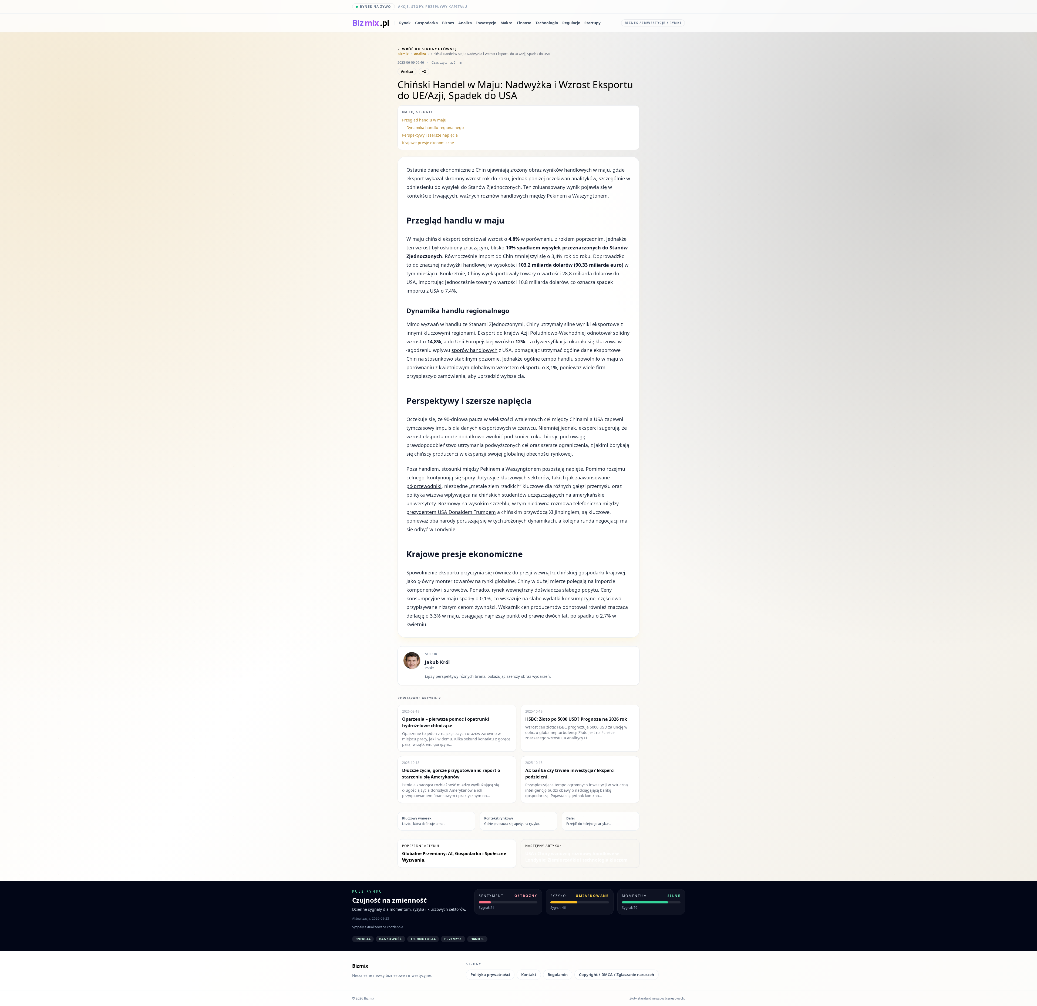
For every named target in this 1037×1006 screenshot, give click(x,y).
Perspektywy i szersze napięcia (430, 135)
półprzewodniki (424, 486)
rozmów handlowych (504, 195)
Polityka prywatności (490, 974)
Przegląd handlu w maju (424, 120)
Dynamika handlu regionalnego (435, 127)
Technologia (547, 22)
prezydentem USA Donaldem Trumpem (451, 512)
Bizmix (403, 54)
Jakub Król (437, 662)
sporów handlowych (474, 350)
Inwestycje (486, 22)
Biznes (448, 22)
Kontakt (528, 974)
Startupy (592, 22)
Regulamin (558, 974)
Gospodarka (426, 22)
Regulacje (571, 22)
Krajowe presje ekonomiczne (428, 142)
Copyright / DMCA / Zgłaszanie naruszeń (616, 974)
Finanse (524, 22)
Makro (506, 22)
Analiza (465, 22)
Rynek (405, 22)
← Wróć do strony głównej (427, 49)
